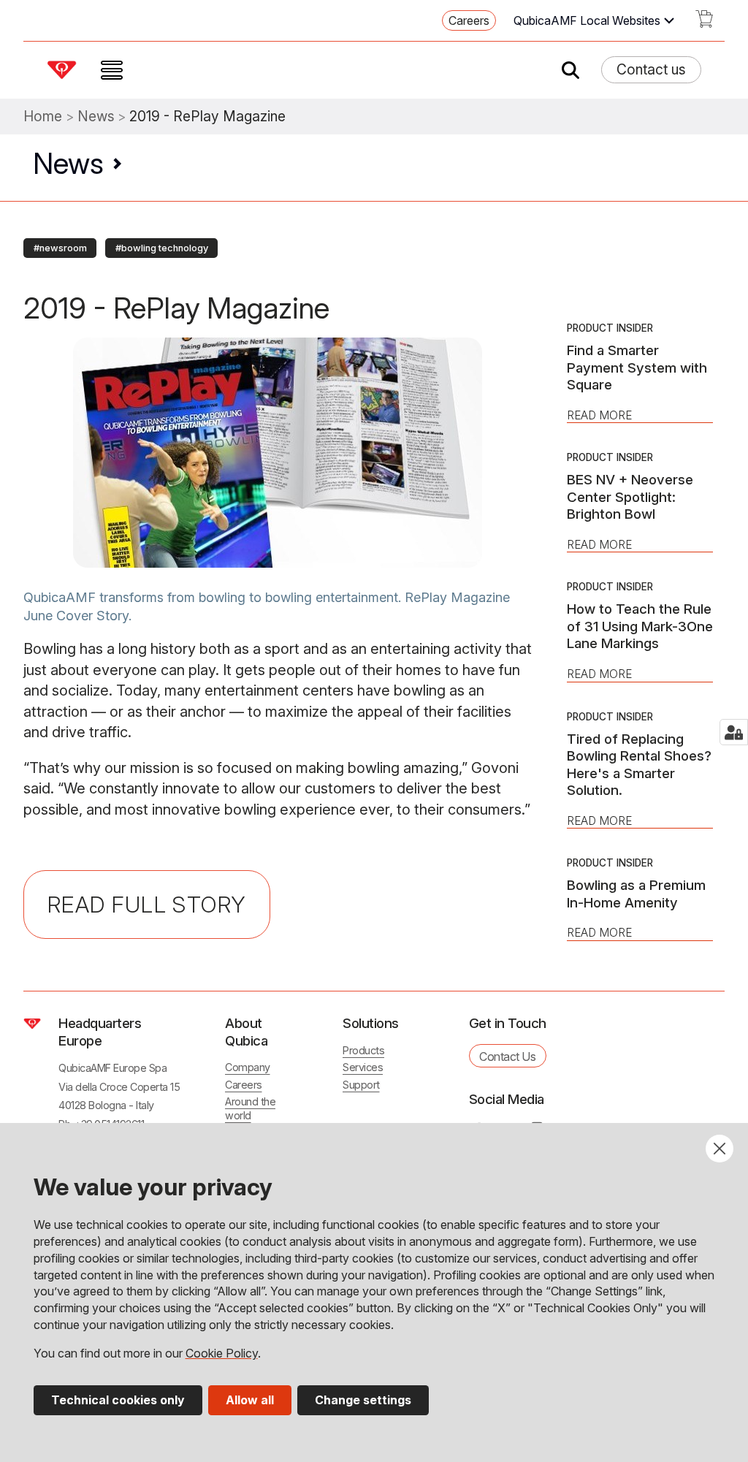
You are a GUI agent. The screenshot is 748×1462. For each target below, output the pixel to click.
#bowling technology (161, 248)
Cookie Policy (222, 1353)
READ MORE (599, 415)
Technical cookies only (118, 1400)
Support (361, 1084)
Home (42, 116)
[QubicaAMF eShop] (704, 23)
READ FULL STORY (146, 904)
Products (363, 1050)
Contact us (651, 69)
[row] (59, 246)
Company (247, 1067)
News (96, 116)
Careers (469, 20)
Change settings (363, 1400)
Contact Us (507, 1056)
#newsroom (60, 248)
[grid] (374, 246)
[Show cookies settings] (734, 732)
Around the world (250, 1108)
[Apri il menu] (111, 70)
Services (363, 1067)
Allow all (250, 1400)
